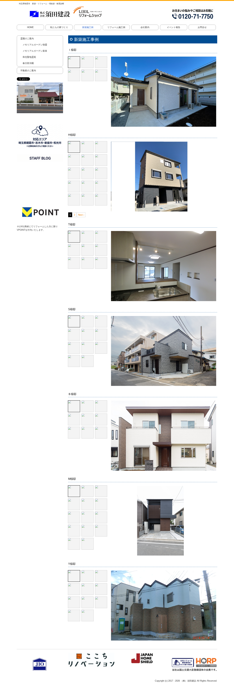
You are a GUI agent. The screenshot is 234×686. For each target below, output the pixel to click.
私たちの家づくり (59, 27)
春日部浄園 (28, 63)
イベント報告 (173, 27)
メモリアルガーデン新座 (35, 51)
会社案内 (144, 27)
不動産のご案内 (28, 70)
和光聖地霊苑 (29, 57)
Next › (81, 215)
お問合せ (202, 27)
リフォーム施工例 (116, 27)
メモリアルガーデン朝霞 (35, 44)
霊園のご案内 (27, 38)
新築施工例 (87, 27)
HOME (30, 27)
